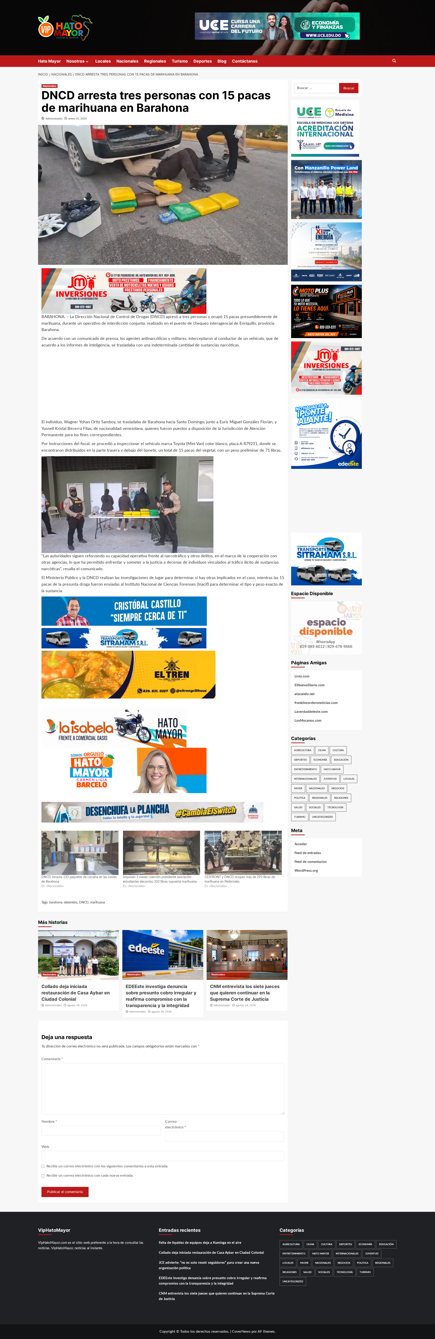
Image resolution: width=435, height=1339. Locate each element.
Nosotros (75, 61)
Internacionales (305, 779)
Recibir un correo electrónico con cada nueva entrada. (89, 1175)
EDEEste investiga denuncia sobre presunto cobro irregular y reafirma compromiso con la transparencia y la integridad (213, 1280)
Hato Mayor (49, 61)
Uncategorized (322, 817)
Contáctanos (245, 61)
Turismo (180, 61)
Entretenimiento (305, 769)
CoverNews (241, 1331)
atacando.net (305, 694)
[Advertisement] (162, 386)
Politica (299, 798)
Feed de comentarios (311, 862)
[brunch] (326, 628)
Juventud (330, 779)
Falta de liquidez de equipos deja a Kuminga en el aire (200, 1242)
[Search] (394, 61)
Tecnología (335, 807)
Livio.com (302, 676)
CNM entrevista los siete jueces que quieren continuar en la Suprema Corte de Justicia (245, 993)
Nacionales (127, 61)
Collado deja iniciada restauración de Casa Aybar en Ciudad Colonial (75, 993)
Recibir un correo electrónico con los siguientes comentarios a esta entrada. (107, 1166)
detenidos (70, 902)
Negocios (337, 788)
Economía (320, 760)
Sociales (315, 807)
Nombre (49, 1121)
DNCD (84, 902)
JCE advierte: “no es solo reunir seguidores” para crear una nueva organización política (209, 1265)
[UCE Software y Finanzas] (277, 26)
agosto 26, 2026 (77, 1005)
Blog (222, 61)
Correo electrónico (175, 1124)
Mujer (298, 788)
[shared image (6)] (326, 251)
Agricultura (302, 750)
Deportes (202, 61)
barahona (55, 902)
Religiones (341, 798)
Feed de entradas (308, 853)
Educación (341, 760)
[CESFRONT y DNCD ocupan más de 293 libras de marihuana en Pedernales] (243, 853)
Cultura (338, 750)
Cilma (322, 750)
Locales (103, 61)
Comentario (52, 1059)
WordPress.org (306, 870)
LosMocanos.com (308, 720)
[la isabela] (113, 727)
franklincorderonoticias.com (316, 703)
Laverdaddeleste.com (311, 711)
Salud (298, 807)
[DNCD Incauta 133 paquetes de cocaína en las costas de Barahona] (79, 853)
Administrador (54, 118)
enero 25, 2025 (77, 118)
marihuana (97, 902)
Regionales (155, 61)
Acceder (301, 844)
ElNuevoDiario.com (310, 685)
